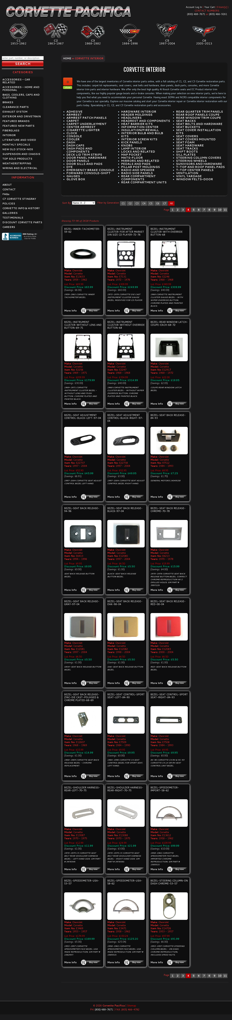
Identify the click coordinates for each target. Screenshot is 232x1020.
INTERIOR (9, 135)
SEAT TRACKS (187, 148)
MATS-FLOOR (132, 158)
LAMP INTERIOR (133, 148)
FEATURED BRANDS (16, 121)
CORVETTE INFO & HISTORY (21, 208)
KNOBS (126, 145)
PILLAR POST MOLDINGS (140, 167)
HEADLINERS (131, 118)
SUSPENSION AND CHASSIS (21, 154)
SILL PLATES (186, 155)
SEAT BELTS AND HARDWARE (199, 124)
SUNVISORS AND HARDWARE (199, 164)
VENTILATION (187, 173)
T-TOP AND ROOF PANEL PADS (200, 167)
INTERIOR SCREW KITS (139, 139)
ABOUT (7, 184)
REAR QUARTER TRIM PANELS (199, 112)
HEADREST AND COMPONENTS (145, 121)
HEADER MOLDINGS (136, 115)
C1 (123, 203)
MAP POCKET (131, 155)
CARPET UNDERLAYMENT (86, 124)
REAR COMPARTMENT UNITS (144, 182)
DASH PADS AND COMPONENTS (79, 149)
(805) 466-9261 (218, 14)
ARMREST (74, 115)
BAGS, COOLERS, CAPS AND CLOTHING (21, 96)
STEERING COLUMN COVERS (198, 158)
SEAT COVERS (187, 136)
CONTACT (9, 189)
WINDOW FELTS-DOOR (194, 179)
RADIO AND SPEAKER (137, 170)
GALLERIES (10, 213)
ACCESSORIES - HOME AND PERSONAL (21, 89)
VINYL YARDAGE (189, 176)
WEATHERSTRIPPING (16, 163)
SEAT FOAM (185, 142)
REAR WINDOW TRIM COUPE (198, 118)
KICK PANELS (131, 142)
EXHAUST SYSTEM (14, 111)
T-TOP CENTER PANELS (195, 170)
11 (225, 209)
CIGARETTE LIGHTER (83, 130)
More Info (70, 310)
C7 (164, 203)
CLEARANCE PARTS (15, 107)
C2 (130, 203)
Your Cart (209, 7)
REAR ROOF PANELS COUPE (197, 115)
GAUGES (73, 176)
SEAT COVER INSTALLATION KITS (198, 131)
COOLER (73, 139)
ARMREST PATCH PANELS (86, 118)
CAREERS (8, 227)
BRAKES (7, 102)
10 (219, 209)
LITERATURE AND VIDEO (19, 140)
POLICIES (8, 203)
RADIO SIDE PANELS (137, 173)
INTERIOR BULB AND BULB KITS (142, 134)
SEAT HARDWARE (190, 145)
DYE (69, 167)
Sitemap (131, 1005)
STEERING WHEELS (191, 161)
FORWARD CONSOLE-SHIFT (88, 173)
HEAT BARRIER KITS (137, 124)
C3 (136, 203)
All (171, 203)
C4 (143, 203)
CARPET (72, 121)
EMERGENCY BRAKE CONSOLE (90, 170)
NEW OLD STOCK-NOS (17, 149)
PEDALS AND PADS (135, 164)
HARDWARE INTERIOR (138, 112)
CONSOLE (74, 136)
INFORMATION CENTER (139, 127)
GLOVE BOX (75, 179)
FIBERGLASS (10, 130)
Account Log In (194, 7)
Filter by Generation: (108, 202)
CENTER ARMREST (81, 127)
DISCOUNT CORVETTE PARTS (22, 222)
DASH (70, 142)
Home (67, 58)
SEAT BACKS (186, 121)
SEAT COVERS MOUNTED (196, 139)
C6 (157, 203)
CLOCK (71, 133)
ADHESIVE (74, 112)
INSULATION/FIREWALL (140, 130)
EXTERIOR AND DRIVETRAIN (21, 116)
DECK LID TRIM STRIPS (84, 155)
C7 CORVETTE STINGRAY (19, 198)
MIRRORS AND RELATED (140, 161)
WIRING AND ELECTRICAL (19, 168)
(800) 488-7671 (196, 14)
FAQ (5, 194)
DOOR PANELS (77, 161)
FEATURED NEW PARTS (18, 125)
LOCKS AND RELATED (138, 151)
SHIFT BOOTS (187, 151)
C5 (150, 203)
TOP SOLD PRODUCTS (17, 158)
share (67, 87)
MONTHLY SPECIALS (16, 144)
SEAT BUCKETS (188, 127)
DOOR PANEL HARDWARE (86, 158)
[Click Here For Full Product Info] (83, 254)
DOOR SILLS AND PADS (84, 164)
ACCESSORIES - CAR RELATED (16, 81)
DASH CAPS (75, 145)
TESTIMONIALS (12, 217)
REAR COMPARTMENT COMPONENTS (138, 177)
